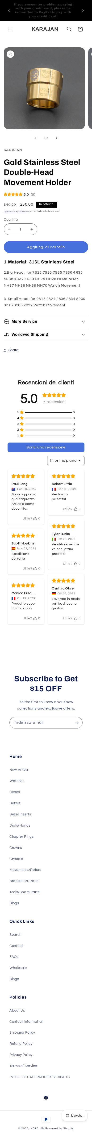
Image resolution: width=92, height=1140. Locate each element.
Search (15, 934)
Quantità (11, 219)
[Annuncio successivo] (83, 10)
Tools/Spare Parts (24, 892)
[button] (9, 29)
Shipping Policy (22, 1032)
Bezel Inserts (20, 814)
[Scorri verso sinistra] (35, 138)
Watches (16, 781)
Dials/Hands (19, 825)
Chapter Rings (21, 836)
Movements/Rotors (25, 870)
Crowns (15, 848)
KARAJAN (37, 1128)
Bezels (15, 803)
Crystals (16, 859)
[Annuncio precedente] (9, 10)
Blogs (14, 903)
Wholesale (18, 968)
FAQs (14, 957)
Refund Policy (20, 1043)
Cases (14, 792)
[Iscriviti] (76, 722)
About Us (17, 1010)
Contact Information (26, 1021)
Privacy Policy (21, 1055)
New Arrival (19, 770)
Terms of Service (23, 1066)
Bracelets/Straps (23, 881)
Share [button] (13, 350)
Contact (16, 946)
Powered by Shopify (59, 1128)
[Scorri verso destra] (56, 138)
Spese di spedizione (17, 211)
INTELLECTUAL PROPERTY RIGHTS (39, 1077)
